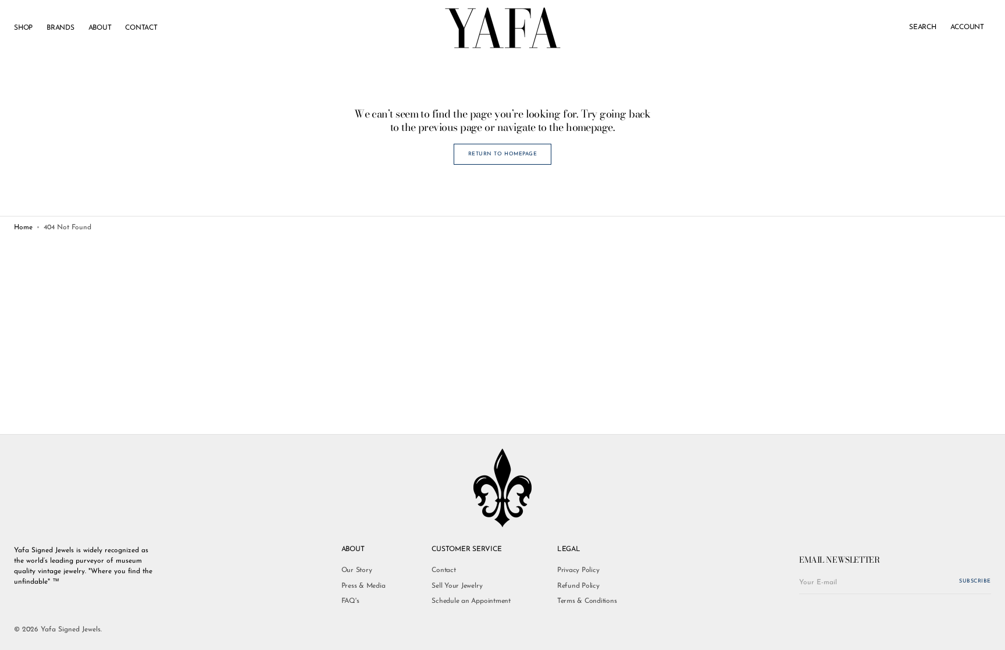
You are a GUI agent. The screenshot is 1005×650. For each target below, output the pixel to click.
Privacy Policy (578, 570)
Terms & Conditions (587, 601)
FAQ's (350, 601)
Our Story (356, 570)
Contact (443, 570)
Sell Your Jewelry (457, 585)
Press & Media (363, 585)
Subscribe (975, 581)
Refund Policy (578, 585)
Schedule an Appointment (471, 601)
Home (23, 227)
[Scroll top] (987, 632)
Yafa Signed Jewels (71, 629)
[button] (922, 27)
